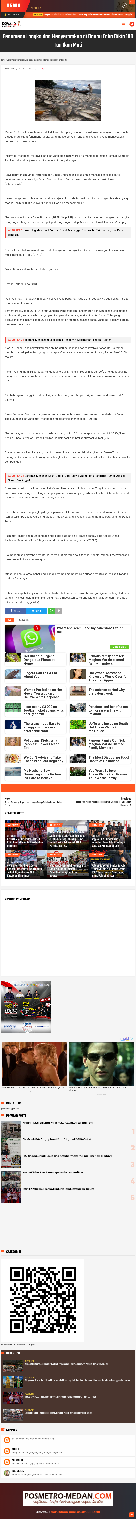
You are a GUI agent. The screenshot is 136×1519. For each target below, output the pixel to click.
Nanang (15, 1449)
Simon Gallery (18, 1471)
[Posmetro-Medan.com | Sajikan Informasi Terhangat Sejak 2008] (68, 1505)
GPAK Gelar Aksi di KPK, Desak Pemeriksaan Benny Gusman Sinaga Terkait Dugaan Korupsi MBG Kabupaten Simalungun (24, 871)
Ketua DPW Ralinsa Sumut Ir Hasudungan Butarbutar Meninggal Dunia (53, 1173)
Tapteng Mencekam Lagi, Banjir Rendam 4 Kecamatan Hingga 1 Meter (68, 339)
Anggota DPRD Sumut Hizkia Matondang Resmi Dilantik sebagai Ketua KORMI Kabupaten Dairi (108, 843)
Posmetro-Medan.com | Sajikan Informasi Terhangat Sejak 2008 (75, 1512)
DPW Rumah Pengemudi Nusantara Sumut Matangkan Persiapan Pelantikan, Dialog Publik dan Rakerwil (66, 871)
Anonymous (17, 1460)
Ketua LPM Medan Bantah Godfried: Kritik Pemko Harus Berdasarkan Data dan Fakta (25, 843)
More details (119, 647)
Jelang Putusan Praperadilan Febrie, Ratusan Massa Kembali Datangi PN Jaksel (58, 1413)
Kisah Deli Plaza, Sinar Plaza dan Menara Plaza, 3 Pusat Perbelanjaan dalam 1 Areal (58, 1123)
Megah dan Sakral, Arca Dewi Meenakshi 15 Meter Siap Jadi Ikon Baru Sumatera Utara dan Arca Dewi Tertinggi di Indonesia (85, 15)
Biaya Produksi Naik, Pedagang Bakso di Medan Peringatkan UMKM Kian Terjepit (57, 1139)
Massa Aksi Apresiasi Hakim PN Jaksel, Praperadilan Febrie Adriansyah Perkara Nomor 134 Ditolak (66, 1364)
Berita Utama (23, 620)
